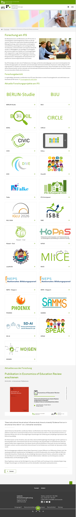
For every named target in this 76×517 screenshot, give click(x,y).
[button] (10, 471)
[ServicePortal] (39, 511)
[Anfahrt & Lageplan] (36, 511)
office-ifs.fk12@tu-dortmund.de (53, 499)
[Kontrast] (68, 7)
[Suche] (33, 511)
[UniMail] (43, 511)
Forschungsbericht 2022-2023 (28, 79)
